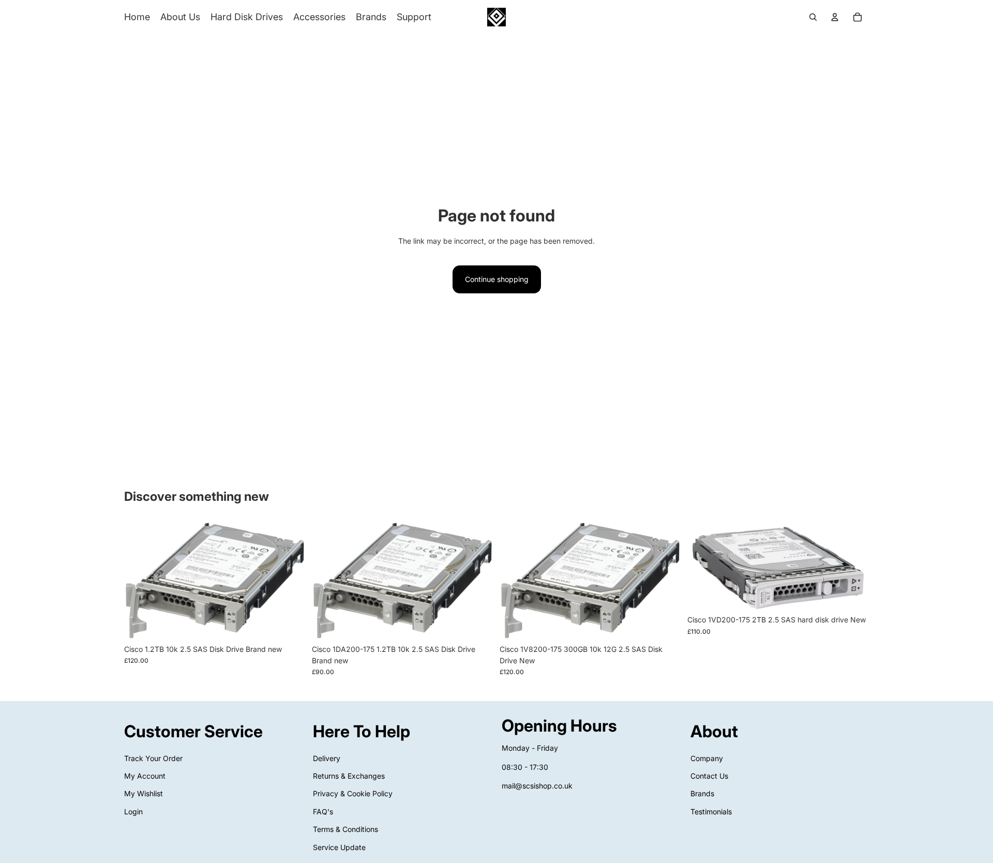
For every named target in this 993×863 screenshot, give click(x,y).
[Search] (813, 17)
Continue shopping (497, 279)
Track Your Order (153, 758)
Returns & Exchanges (349, 775)
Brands (702, 794)
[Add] (289, 623)
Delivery (326, 758)
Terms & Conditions (345, 829)
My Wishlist (143, 794)
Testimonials (711, 811)
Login (133, 811)
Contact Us (709, 775)
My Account (145, 775)
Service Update (339, 847)
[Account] (834, 17)
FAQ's (323, 811)
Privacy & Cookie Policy (353, 794)
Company (706, 758)
